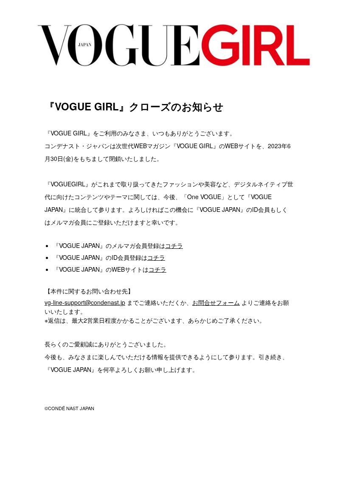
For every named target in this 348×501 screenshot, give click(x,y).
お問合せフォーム (216, 302)
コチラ (174, 245)
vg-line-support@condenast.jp (85, 302)
